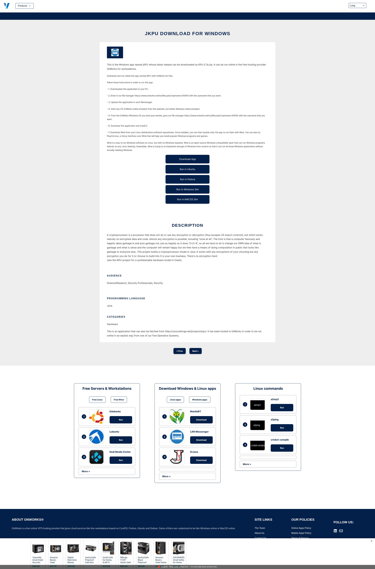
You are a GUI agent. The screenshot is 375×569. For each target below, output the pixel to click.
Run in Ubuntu (187, 169)
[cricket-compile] (258, 444)
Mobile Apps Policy (301, 533)
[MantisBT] (177, 416)
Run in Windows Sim (187, 189)
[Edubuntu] (97, 416)
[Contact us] (341, 531)
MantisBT (195, 411)
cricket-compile (280, 439)
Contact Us (260, 538)
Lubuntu (114, 431)
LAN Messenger (199, 431)
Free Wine (119, 399)
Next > (195, 351)
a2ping (274, 419)
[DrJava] (177, 457)
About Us (259, 533)
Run (121, 419)
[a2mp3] (258, 404)
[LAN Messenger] (177, 436)
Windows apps (199, 399)
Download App (187, 159)
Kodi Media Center (120, 451)
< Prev (179, 351)
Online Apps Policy (301, 528)
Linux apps (175, 399)
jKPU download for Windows (187, 33)
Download (201, 419)
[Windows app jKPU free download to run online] (115, 52)
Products (22, 6)
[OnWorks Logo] (6, 5)
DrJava (194, 451)
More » (86, 471)
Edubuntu (115, 411)
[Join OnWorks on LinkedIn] (335, 531)
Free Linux (97, 399)
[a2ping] (258, 424)
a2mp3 (275, 399)
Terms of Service (300, 538)
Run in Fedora (187, 179)
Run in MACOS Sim (187, 199)
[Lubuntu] (97, 436)
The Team (260, 528)
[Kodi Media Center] (97, 457)
